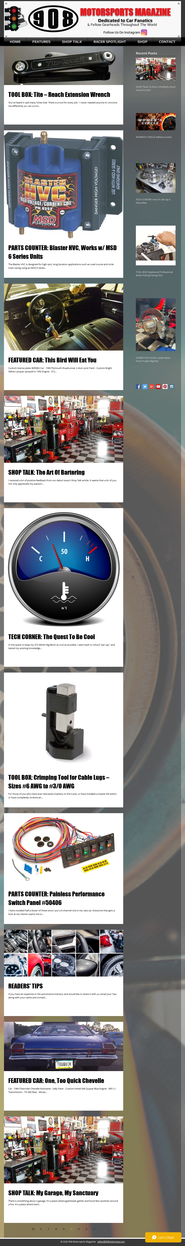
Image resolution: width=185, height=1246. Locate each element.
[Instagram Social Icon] (171, 386)
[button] (41, 41)
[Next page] (86, 1229)
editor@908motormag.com (111, 1241)
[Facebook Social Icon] (138, 386)
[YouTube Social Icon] (158, 386)
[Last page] (94, 1229)
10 (71, 1229)
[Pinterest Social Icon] (165, 386)
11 (79, 1229)
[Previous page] (41, 1229)
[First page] (33, 1229)
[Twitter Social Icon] (145, 386)
